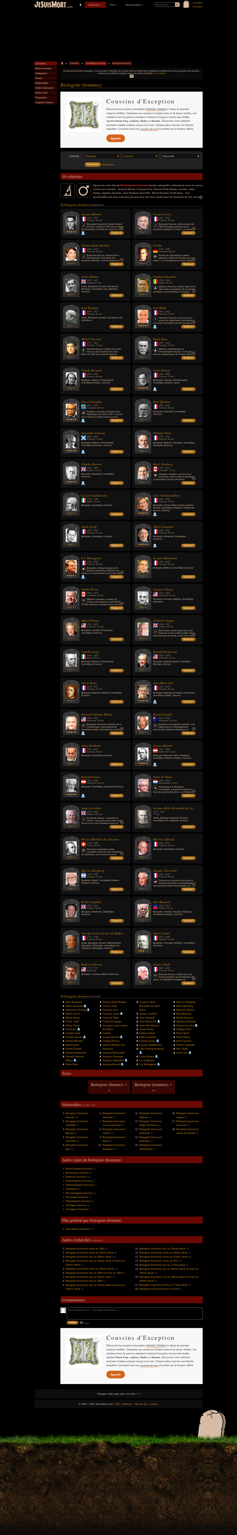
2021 (167, 311)
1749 (161, 249)
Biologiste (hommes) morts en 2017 (159, 1260)
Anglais (90, 283)
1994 (95, 530)
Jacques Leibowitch (113, 1060)
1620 (89, 687)
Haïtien (162, 908)
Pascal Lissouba (91, 402)
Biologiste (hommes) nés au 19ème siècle (162, 1248)
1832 (167, 249)
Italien (89, 501)
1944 (161, 311)
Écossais (91, 439)
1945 (161, 468)
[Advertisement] (118, 35)
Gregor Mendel (162, 745)
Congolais (91, 408)
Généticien (71, 1188)
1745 (161, 436)
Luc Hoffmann (147, 1060)
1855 (161, 405)
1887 (89, 280)
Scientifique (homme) (96, 63)
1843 (89, 655)
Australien (163, 720)
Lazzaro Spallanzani (94, 495)
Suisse (90, 845)
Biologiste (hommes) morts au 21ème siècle (163, 1256)
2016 (167, 655)
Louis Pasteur (161, 370)
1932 (89, 562)
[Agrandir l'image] (95, 102)
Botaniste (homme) (76, 1176)
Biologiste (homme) (122, 63)
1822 (161, 374)
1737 (155, 812)
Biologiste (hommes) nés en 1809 (84, 1280)
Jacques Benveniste (165, 558)
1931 (89, 405)
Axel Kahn (159, 308)
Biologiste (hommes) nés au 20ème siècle (89, 1256)
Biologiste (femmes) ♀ (109, 1087)
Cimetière (93, 4)
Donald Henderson (165, 652)
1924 (89, 749)
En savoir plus (160, 73)
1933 (167, 343)
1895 (167, 374)
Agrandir (116, 138)
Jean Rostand (89, 308)
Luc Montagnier (91, 558)
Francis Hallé (161, 964)
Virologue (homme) (76, 1205)
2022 (167, 218)
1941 (89, 624)
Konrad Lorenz (90, 777)
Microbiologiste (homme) (79, 1193)
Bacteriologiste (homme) (79, 1168)
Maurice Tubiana (164, 839)
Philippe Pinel (162, 433)
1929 (89, 718)
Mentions (127, 1404)
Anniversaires (133, 4)
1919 (89, 812)
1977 (95, 311)
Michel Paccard (91, 339)
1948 (161, 780)
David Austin (72, 1044)
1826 (167, 436)
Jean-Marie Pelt (163, 683)
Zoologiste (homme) (77, 1209)
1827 (95, 343)
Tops (112, 4)
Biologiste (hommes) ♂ (153, 1087)
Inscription (198, 3)
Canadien (163, 470)
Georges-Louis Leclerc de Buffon (102, 933)
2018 (167, 280)
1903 (161, 593)
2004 (167, 562)
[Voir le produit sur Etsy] (83, 114)
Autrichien (163, 752)
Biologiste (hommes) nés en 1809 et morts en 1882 (94, 1272)
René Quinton (161, 402)
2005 (95, 749)
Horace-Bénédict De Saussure (100, 839)
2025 (95, 249)
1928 (161, 655)
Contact (154, 1404)
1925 (161, 218)
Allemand (163, 251)
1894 (89, 311)
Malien (162, 283)
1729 (89, 499)
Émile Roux (160, 339)
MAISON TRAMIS (156, 109)
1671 (95, 687)
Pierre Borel (89, 683)
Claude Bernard (91, 370)
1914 (161, 718)
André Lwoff (88, 527)
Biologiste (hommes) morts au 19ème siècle (90, 1252)
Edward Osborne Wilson (96, 714)
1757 (89, 343)
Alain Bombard (90, 745)
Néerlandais (164, 783)
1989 (95, 780)
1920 (161, 843)
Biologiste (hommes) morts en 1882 (85, 1248)
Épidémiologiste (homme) (80, 1184)
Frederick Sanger (163, 620)
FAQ (117, 1404)
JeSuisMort (50, 4)
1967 (167, 593)
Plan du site (141, 1404)
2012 (95, 905)
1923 (161, 499)
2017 (167, 468)
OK (131, 76)
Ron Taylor (182, 1048)
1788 (95, 937)
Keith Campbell (91, 902)
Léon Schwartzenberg (166, 495)
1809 (89, 468)
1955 (95, 436)
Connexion (197, 7)
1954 (89, 905)
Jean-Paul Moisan (149, 1025)
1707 (89, 937)
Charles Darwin (91, 464)
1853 (161, 343)
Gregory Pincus (163, 589)
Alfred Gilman (90, 620)
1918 (161, 624)
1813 (89, 374)
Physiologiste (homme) (78, 1201)
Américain (163, 595)
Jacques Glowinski (165, 870)
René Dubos (183, 1037)
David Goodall (162, 714)
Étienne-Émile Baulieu (95, 245)
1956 (161, 280)
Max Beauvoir (162, 902)
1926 (89, 249)
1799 (95, 499)
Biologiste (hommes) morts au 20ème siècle (90, 1268)
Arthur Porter (89, 589)
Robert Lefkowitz (92, 964)
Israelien (91, 877)
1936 (161, 874)
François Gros (162, 214)
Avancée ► (108, 164)
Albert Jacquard (163, 527)
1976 (95, 218)
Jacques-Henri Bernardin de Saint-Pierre (179, 808)
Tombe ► (116, 233)
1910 (89, 218)
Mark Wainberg (163, 464)
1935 (161, 562)
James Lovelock (91, 808)
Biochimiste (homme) (77, 1172)
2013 (167, 530)
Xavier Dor (182, 1052)
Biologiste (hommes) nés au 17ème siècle (162, 1264)
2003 (167, 499)
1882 (95, 468)
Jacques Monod (91, 214)
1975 (95, 280)
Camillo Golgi (90, 652)
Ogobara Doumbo (164, 276)
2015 (95, 593)
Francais (91, 220)
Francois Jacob (111, 1013)
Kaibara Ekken (147, 1033)
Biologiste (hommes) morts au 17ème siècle (163, 1284)
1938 (161, 968)
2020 (95, 405)
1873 (161, 937)
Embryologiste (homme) (79, 1180)
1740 (89, 843)
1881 (89, 436)
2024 (167, 780)
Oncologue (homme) (77, 1197)
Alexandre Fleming (93, 433)
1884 (167, 749)
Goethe (157, 245)
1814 (162, 812)
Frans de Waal (162, 777)
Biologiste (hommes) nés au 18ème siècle (89, 1276)
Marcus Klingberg (92, 870)
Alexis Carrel (161, 933)
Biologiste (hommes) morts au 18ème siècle (163, 1252)
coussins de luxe (149, 129)
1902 (89, 530)
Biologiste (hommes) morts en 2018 (159, 1288)
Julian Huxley (90, 276)
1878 (95, 374)
